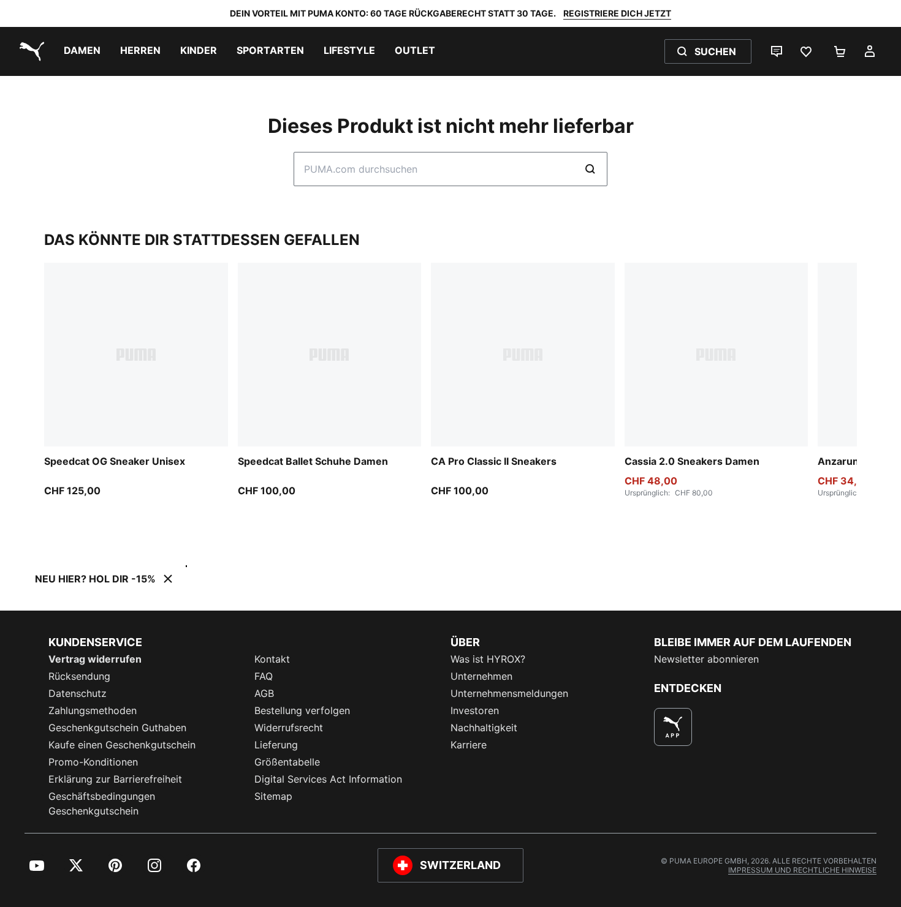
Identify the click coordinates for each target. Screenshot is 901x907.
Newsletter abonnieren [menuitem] (706, 659)
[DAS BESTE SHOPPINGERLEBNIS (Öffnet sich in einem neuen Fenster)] (673, 727)
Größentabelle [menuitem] (287, 762)
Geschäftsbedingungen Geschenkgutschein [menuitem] (101, 803)
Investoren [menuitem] (474, 710)
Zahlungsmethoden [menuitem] (92, 710)
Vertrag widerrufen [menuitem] (95, 659)
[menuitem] (82, 51)
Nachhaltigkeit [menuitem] (483, 727)
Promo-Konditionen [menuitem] (93, 762)
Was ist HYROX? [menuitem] (487, 659)
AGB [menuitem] (264, 693)
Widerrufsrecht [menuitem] (288, 727)
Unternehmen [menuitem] (481, 676)
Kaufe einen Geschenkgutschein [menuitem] (122, 745)
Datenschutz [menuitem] (77, 693)
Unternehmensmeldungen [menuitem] (509, 693)
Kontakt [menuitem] (272, 659)
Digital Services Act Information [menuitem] (328, 779)
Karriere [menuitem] (468, 745)
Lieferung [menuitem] (276, 745)
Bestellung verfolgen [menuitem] (302, 710)
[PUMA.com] (29, 51)
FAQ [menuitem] (263, 676)
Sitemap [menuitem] (273, 796)
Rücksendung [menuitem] (79, 676)
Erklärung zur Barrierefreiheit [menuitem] (115, 779)
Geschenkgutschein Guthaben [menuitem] (117, 727)
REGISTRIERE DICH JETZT (617, 13)
